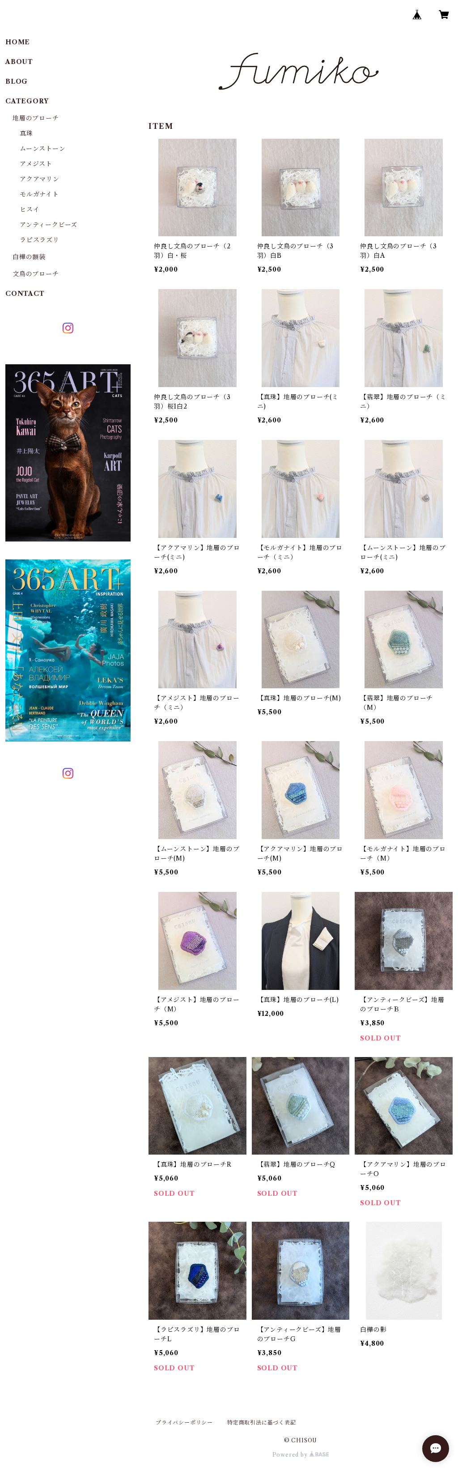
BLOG (16, 81)
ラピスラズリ (39, 240)
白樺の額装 (29, 257)
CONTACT (25, 294)
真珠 (26, 133)
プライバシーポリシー (184, 1422)
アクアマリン (39, 179)
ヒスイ (29, 209)
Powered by (291, 1454)
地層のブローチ (36, 118)
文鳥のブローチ (36, 274)
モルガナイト (39, 194)
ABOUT (19, 62)
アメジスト (36, 164)
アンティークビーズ (48, 225)
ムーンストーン (43, 149)
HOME (17, 42)
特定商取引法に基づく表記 (261, 1422)
